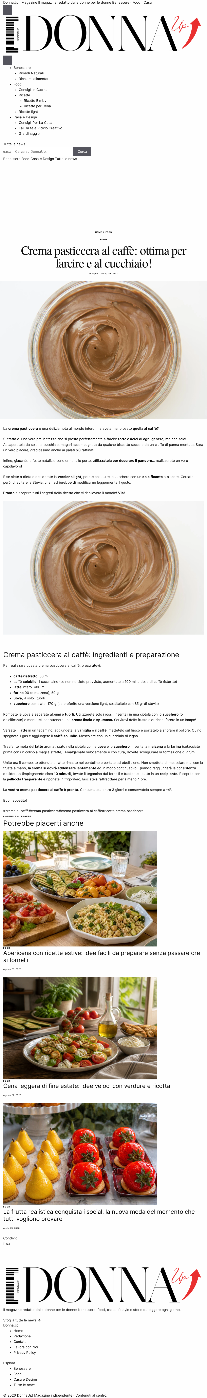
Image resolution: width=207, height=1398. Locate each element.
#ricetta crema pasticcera (123, 811)
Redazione (22, 1336)
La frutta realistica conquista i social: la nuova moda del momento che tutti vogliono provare (99, 1215)
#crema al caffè (16, 811)
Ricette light (28, 112)
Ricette (24, 95)
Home (98, 232)
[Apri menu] (7, 10)
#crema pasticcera (44, 811)
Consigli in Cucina (33, 90)
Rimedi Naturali (31, 73)
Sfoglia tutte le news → (22, 1320)
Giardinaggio (29, 134)
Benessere (22, 68)
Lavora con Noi (26, 1347)
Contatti (20, 1342)
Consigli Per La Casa (35, 123)
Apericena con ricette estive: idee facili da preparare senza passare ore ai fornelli (101, 956)
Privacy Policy (25, 1353)
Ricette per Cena (37, 106)
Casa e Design (25, 117)
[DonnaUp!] (103, 53)
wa (7, 1243)
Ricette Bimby (35, 101)
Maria (95, 273)
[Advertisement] (103, 192)
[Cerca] (7, 60)
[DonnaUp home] (103, 1304)
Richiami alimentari (34, 79)
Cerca (7, 152)
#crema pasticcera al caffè (80, 811)
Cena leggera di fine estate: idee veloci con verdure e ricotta (86, 1085)
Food (18, 84)
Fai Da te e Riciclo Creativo (40, 128)
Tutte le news (14, 144)
